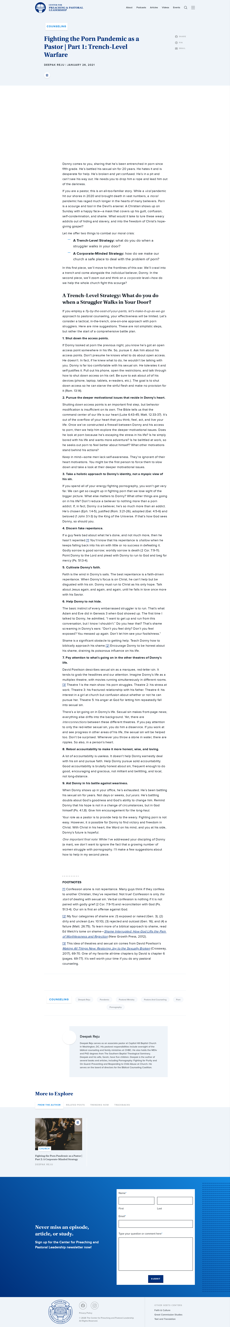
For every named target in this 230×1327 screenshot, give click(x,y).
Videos (165, 7)
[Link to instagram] (94, 1305)
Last (159, 1208)
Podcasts (141, 7)
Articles (154, 7)
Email (122, 1216)
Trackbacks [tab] (122, 1105)
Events (176, 7)
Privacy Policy (85, 1312)
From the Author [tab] (49, 1105)
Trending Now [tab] (99, 1105)
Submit (155, 1279)
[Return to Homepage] (60, 1312)
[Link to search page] (185, 7)
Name (122, 1193)
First (121, 1208)
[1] (87, 540)
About (129, 7)
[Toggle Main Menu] (193, 7)
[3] (64, 685)
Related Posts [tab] (75, 1105)
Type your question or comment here (140, 1233)
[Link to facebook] (83, 1305)
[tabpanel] (115, 1142)
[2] (107, 646)
